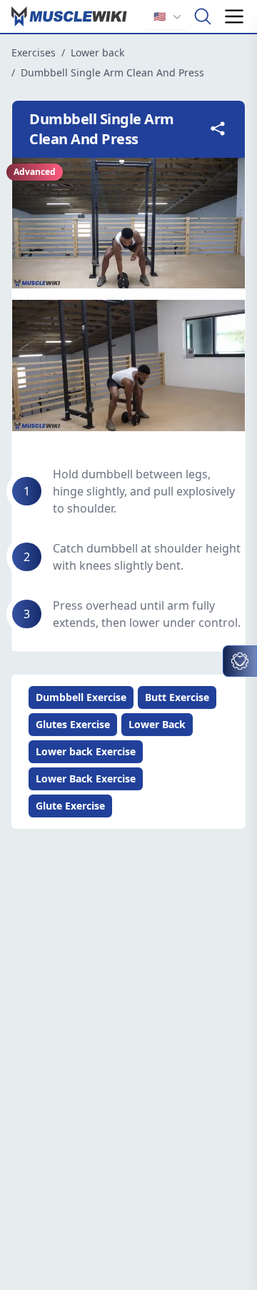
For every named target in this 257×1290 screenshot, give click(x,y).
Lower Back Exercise (86, 778)
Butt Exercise (177, 697)
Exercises (33, 52)
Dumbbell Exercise (81, 697)
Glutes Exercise (73, 724)
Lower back (97, 52)
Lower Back (157, 724)
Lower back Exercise (86, 751)
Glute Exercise (70, 805)
